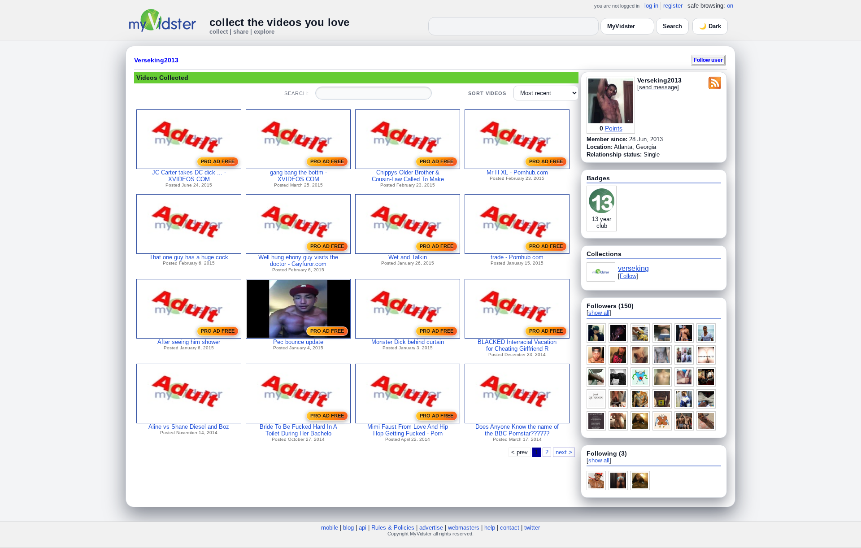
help (489, 527)
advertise (431, 527)
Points (613, 128)
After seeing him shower (188, 342)
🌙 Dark (710, 26)
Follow (628, 276)
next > (564, 452)
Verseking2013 (156, 60)
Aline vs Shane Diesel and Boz (188, 426)
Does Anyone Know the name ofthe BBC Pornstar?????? (517, 430)
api (362, 527)
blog (348, 527)
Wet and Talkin (407, 257)
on (730, 5)
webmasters (463, 527)
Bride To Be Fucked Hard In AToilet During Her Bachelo (298, 430)
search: (296, 93)
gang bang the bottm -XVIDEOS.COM (298, 176)
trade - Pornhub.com (517, 257)
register (673, 5)
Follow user (708, 60)
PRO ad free (218, 161)
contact (509, 527)
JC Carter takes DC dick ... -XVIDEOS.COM (189, 176)
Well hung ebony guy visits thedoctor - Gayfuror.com (298, 260)
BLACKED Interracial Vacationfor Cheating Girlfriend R (517, 345)
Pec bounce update (298, 342)
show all (598, 312)
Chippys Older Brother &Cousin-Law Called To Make (408, 176)
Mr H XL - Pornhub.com (517, 172)
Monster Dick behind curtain (407, 342)
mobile (329, 527)
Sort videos (487, 93)
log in (651, 5)
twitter (532, 527)
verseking (633, 268)
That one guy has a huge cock (188, 257)
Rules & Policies (392, 527)
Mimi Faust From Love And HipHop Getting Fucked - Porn (407, 430)
